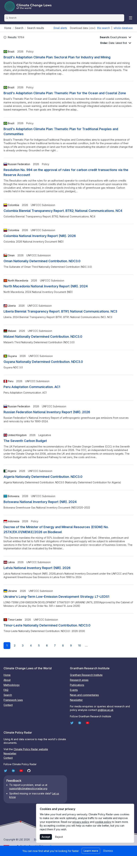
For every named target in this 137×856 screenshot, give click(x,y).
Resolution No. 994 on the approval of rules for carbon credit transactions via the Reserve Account (66, 172)
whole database (123, 27)
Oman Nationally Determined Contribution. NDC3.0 (42, 261)
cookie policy (103, 821)
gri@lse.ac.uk (105, 709)
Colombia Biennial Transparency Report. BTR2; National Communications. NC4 (63, 211)
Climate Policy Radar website (31, 749)
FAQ (6, 689)
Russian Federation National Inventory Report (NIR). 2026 (47, 412)
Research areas (79, 679)
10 (79, 645)
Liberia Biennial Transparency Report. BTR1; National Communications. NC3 (60, 311)
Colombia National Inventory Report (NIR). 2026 (40, 236)
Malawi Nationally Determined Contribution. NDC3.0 (43, 336)
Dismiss (108, 850)
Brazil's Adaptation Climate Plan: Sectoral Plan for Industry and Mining (57, 57)
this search (103, 27)
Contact (8, 704)
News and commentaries (84, 694)
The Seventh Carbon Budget (25, 441)
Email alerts (60, 27)
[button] (5, 37)
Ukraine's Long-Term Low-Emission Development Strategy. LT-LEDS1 (56, 596)
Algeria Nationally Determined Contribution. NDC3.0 (43, 477)
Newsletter (76, 699)
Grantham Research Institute (86, 674)
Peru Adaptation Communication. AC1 (32, 387)
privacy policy (80, 821)
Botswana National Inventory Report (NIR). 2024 (40, 502)
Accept (46, 836)
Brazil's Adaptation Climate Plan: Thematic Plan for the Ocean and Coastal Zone (65, 93)
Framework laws (13, 699)
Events (74, 689)
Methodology (12, 684)
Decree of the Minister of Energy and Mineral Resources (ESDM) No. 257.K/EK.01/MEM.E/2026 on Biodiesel (56, 529)
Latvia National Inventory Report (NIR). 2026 (37, 568)
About (7, 679)
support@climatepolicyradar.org (28, 788)
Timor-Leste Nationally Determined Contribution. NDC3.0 (47, 625)
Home (7, 674)
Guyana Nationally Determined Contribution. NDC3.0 (43, 362)
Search (8, 694)
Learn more (91, 850)
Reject (59, 836)
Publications (77, 684)
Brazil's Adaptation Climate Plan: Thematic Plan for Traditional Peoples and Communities (61, 131)
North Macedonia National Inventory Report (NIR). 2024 (46, 286)
